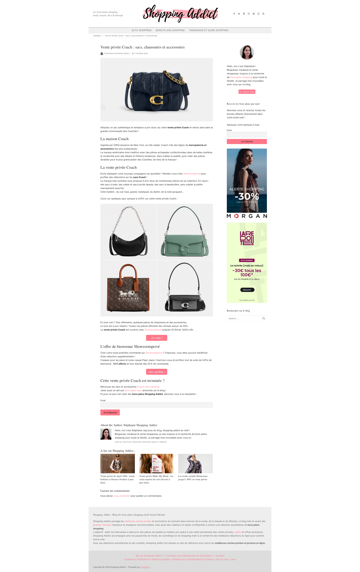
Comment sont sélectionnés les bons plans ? (189, 555)
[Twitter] (239, 14)
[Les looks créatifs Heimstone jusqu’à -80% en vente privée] (195, 463)
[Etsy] (258, 14)
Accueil (97, 36)
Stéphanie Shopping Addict (117, 53)
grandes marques (102, 524)
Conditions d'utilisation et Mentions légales (147, 559)
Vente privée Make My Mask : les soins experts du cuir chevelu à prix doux (156, 479)
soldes (237, 532)
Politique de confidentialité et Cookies (192, 559)
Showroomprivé (191, 173)
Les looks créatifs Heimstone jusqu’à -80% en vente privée (193, 477)
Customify (145, 567)
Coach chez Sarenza (148, 386)
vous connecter (121, 495)
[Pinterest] (254, 14)
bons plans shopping (241, 77)
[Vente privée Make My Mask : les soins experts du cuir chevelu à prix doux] (156, 463)
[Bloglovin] (244, 14)
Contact (220, 555)
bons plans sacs (133, 390)
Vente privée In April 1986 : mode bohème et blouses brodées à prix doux (117, 479)
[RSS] (263, 14)
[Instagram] (249, 14)
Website (163, 442)
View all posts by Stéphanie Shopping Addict (136, 442)
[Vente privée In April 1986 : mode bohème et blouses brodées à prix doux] (117, 463)
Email (102, 400)
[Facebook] (234, 14)
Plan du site (222, 559)
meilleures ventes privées (137, 521)
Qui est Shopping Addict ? (150, 555)
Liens (233, 559)
